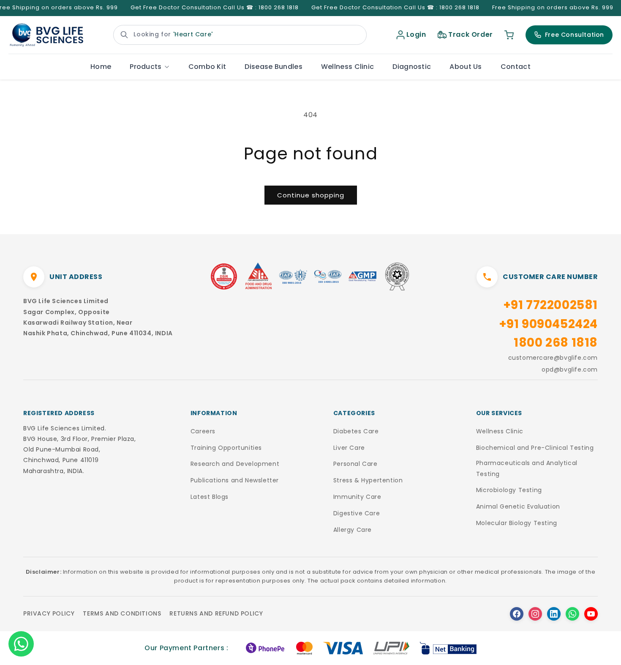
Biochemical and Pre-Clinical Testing (535, 447)
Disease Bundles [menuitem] (273, 66)
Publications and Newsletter (235, 480)
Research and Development (235, 464)
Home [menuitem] (100, 66)
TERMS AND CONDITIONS (122, 613)
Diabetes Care (356, 431)
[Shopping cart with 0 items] (509, 34)
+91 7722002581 (550, 305)
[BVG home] (46, 35)
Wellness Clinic (499, 431)
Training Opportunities (226, 447)
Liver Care (349, 447)
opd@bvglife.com (570, 369)
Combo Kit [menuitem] (207, 66)
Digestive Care (356, 513)
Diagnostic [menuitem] (411, 66)
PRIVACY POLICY (48, 613)
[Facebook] (516, 614)
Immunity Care (357, 497)
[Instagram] (535, 614)
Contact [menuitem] (516, 66)
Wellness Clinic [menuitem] (347, 66)
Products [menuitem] (145, 66)
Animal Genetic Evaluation (518, 506)
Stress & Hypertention (368, 480)
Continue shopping (310, 195)
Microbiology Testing (509, 490)
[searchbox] (240, 35)
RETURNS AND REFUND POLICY (216, 613)
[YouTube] (591, 614)
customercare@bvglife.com (553, 357)
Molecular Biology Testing (516, 523)
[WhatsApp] (572, 614)
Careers (203, 431)
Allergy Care (352, 529)
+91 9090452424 (548, 324)
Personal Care (355, 464)
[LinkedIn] (554, 614)
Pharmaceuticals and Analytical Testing (526, 468)
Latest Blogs (210, 497)
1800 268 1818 (556, 342)
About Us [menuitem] (465, 66)
